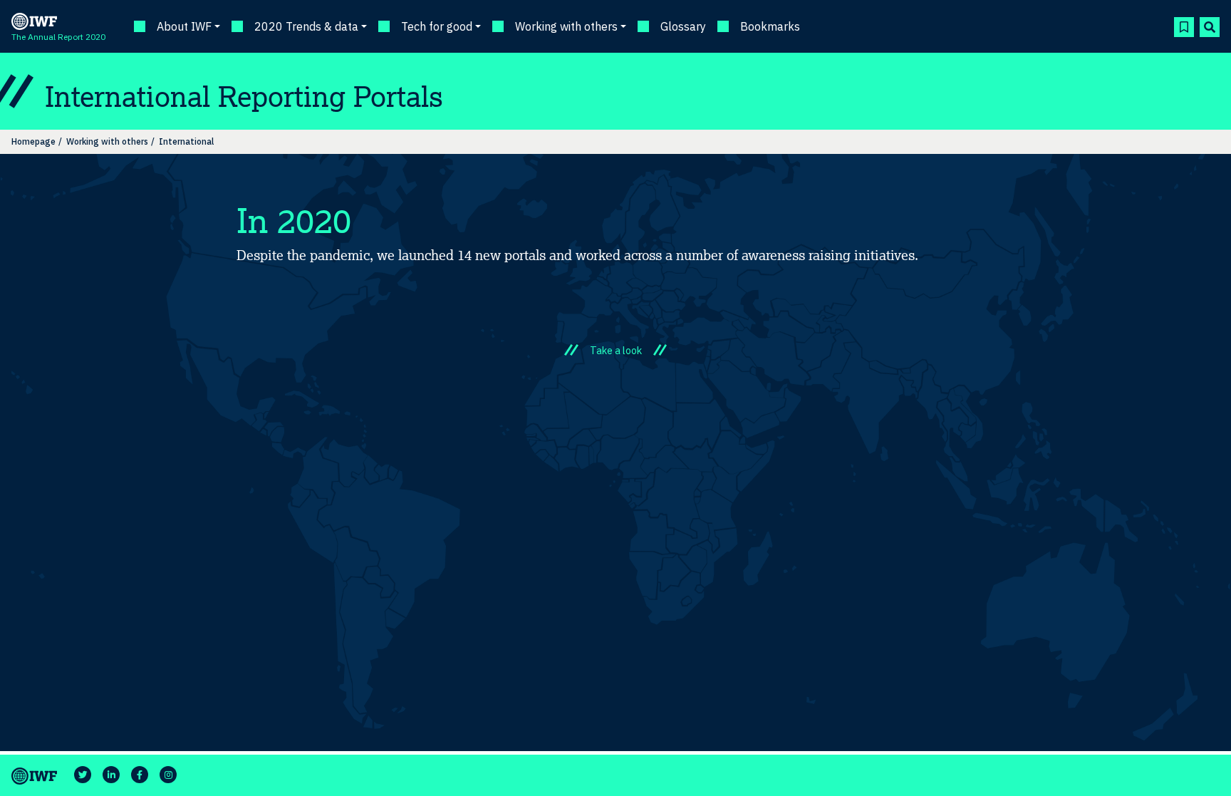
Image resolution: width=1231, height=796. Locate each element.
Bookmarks (770, 26)
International (186, 141)
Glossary (683, 26)
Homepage (33, 141)
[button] (1184, 27)
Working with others (107, 141)
